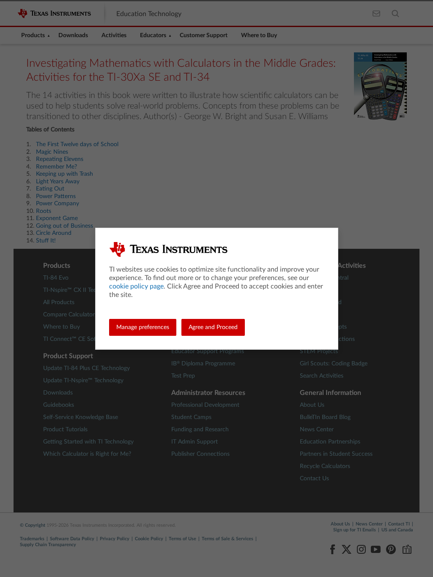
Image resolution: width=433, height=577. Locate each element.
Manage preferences (142, 327)
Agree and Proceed (213, 327)
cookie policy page (136, 286)
